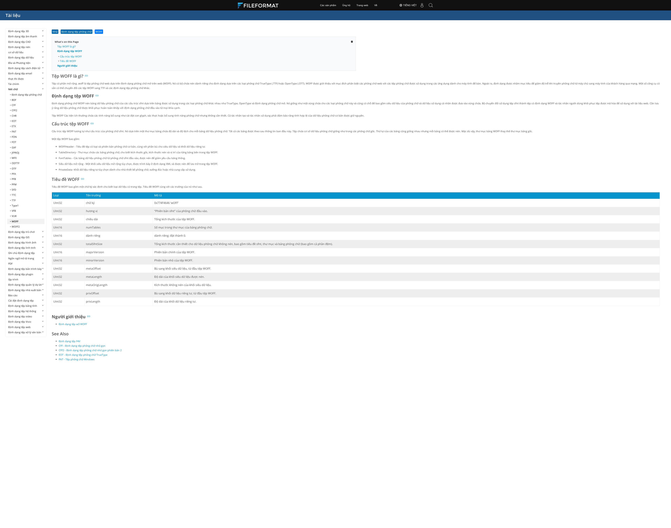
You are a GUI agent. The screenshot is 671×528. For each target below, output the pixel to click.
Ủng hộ (346, 5)
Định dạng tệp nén (19, 47)
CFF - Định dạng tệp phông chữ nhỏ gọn (82, 345)
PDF (10, 263)
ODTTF (15, 163)
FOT (14, 142)
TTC (14, 195)
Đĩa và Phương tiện (19, 63)
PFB (14, 179)
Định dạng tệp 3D (18, 31)
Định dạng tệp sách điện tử (24, 68)
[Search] (430, 5)
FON (14, 136)
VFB (14, 210)
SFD (14, 189)
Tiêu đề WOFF (68, 61)
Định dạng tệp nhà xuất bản (24, 290)
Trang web (362, 5)
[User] (422, 5)
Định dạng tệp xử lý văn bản (24, 332)
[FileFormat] (259, 5)
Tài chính (13, 84)
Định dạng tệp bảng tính (22, 305)
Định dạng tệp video (20, 316)
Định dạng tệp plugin (20, 274)
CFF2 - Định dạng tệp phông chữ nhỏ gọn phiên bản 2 (90, 350)
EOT (14, 121)
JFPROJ (15, 152)
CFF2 (14, 110)
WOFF (15, 221)
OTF (14, 168)
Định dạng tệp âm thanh (22, 36)
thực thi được (16, 78)
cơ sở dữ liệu (15, 52)
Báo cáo (12, 295)
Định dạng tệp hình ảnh (22, 242)
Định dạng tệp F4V (69, 341)
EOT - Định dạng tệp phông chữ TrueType (83, 354)
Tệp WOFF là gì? (66, 46)
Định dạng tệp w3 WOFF (73, 324)
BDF (14, 99)
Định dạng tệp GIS (19, 237)
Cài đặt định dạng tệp (21, 300)
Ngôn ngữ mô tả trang (21, 258)
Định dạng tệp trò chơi (21, 231)
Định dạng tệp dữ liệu (21, 57)
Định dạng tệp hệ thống (22, 311)
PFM (14, 184)
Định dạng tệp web (19, 327)
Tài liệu (13, 15)
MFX (14, 158)
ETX (14, 126)
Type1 (15, 205)
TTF (14, 200)
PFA (14, 173)
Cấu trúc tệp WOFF (71, 56)
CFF (14, 105)
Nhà (55, 31)
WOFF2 (16, 226)
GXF (14, 147)
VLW (14, 216)
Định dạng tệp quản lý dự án (25, 284)
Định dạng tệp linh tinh (22, 247)
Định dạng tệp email (20, 73)
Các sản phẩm (328, 5)
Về (375, 5)
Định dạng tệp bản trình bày (25, 268)
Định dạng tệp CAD (19, 41)
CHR (14, 115)
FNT (14, 131)
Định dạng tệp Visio (19, 321)
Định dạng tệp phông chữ (27, 94)
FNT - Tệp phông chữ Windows (77, 359)
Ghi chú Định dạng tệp (21, 253)
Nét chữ (13, 89)
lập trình (13, 279)
